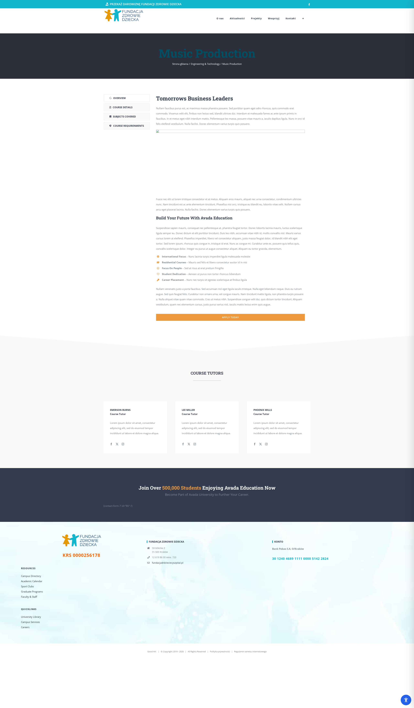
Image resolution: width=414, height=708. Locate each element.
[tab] (127, 98)
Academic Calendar (31, 581)
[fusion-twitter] (117, 444)
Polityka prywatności (220, 651)
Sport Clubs (27, 586)
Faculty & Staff (29, 596)
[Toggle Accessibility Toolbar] (406, 700)
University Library (31, 616)
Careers (25, 627)
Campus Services (30, 622)
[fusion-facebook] (111, 444)
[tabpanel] (230, 207)
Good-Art (152, 651)
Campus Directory (31, 576)
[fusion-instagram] (123, 444)
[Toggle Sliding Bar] (303, 18)
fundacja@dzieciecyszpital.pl (167, 562)
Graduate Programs (32, 591)
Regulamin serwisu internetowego (250, 651)
